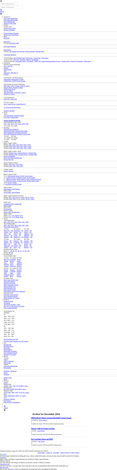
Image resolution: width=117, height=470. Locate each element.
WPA (17, 396)
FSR (16, 392)
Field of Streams (30, 51)
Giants (26, 244)
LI (20, 396)
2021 (19, 124)
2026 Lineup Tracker (10, 290)
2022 (16, 124)
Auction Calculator (9, 30)
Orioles (6, 232)
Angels (26, 230)
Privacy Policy (75, 452)
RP (12, 252)
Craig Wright (41, 431)
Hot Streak (7, 348)
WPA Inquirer (8, 209)
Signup (6, 35)
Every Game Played (9, 104)
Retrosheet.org (4, 467)
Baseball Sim (7, 344)
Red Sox (6, 235)
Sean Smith (41, 441)
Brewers (16, 241)
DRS (13, 392)
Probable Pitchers (19, 115)
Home (17, 215)
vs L (9, 215)
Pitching (11, 171)
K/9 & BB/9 (18, 389)
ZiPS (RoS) (7, 86)
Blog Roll (6, 38)
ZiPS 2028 (14, 99)
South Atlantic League (23, 179)
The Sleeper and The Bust (16, 51)
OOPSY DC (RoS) (9, 94)
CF (23, 251)
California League (10, 181)
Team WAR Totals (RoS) (11, 227)
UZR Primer (7, 392)
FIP (5, 389)
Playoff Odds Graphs (21, 131)
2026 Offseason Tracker (11, 296)
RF (26, 251)
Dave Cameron (43, 420)
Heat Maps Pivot (8, 346)
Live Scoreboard (8, 115)
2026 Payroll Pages (9, 283)
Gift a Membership (9, 22)
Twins (15, 235)
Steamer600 (7, 79)
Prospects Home (8, 301)
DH (28, 251)
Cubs (15, 244)
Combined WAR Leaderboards (13, 204)
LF (21, 251)
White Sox (17, 237)
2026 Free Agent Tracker (11, 294)
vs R (13, 215)
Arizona (9, 182)
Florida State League (33, 181)
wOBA (6, 386)
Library (6, 359)
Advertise (56, 452)
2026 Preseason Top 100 (11, 339)
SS (16, 251)
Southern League (21, 177)
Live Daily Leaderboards (11, 117)
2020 (23, 124)
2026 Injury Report (9, 281)
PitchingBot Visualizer (10, 351)
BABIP (12, 389)
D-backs (26, 241)
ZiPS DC (10, 66)
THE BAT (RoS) (9, 92)
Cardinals (16, 242)
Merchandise (7, 368)
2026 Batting (7, 189)
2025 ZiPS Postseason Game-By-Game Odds (17, 134)
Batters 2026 (7, 212)
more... (26, 386)
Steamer (6, 68)
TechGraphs (36, 58)
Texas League (31, 177)
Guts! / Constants (9, 361)
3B (18, 251)
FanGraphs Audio (20, 61)
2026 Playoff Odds (9, 131)
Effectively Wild (14, 43)
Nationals (6, 246)
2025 (5, 124)
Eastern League (11, 177)
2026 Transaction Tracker (11, 285)
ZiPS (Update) (15, 86)
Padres (26, 246)
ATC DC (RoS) (8, 91)
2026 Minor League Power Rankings (14, 291)
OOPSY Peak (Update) (19, 81)
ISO (14, 386)
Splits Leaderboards (9, 156)
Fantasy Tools (8, 377)
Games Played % (21, 104)
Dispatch (22, 59)
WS (14, 197)
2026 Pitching (16, 189)
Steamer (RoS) (8, 87)
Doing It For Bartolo (77, 61)
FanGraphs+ (45, 58)
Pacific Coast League (26, 176)
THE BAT (7, 73)
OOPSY (6, 74)
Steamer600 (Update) (17, 79)
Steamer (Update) (18, 87)
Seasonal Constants (9, 399)
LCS (18, 197)
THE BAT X (14, 73)
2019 (27, 124)
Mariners (26, 235)
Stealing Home (65, 61)
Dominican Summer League (13, 184)
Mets (5, 244)
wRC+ (11, 386)
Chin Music (30, 61)
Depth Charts (7, 69)
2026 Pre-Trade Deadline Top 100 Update (16, 341)
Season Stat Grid (8, 159)
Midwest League (11, 179)
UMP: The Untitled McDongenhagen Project (47, 61)
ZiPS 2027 (7, 99)
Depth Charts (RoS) (9, 89)
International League (14, 176)
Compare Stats (32, 153)
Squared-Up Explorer (10, 354)
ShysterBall (35, 59)
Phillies (6, 247)
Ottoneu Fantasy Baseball (11, 33)
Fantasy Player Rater (10, 28)
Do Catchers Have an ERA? (42, 439)
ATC (5, 71)
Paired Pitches (8, 349)
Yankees (6, 237)
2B (13, 251)
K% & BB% (20, 386)
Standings (6, 374)
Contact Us (49, 452)
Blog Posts (15, 35)
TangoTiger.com (4, 464)
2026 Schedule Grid (9, 286)
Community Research (10, 55)
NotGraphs (29, 58)
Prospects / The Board (10, 371)
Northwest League (35, 179)
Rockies (26, 247)
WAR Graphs (8, 205)
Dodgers (26, 242)
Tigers (15, 234)
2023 (12, 124)
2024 (8, 124)
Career (29, 145)
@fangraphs (41, 452)
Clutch (24, 396)
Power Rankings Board (10, 353)
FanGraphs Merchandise (11, 20)
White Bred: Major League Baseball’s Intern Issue (51, 418)
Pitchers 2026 (16, 212)
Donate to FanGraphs (10, 23)
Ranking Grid (13, 153)
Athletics (26, 234)
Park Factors (7, 363)
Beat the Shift (40, 51)
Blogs (5, 379)
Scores (5, 373)
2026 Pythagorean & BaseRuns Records (15, 132)
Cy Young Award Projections (12, 107)
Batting (6, 171)
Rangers (26, 237)
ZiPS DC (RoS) (25, 86)
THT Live (16, 59)
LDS (22, 197)
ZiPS (5, 66)
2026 (10, 145)
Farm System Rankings (10, 308)
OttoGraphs (87, 61)
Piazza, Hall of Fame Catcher (43, 428)
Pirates (16, 246)
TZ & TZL (22, 392)
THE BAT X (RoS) (20, 92)
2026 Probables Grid (10, 288)
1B (11, 251)
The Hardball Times (19, 58)
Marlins (6, 242)
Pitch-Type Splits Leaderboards (13, 158)
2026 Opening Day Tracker (12, 298)
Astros (26, 232)
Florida (15, 182)
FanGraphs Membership (11, 18)
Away (21, 215)
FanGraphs (7, 41)
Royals (16, 232)
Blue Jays (7, 230)
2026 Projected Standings (11, 129)
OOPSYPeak (7, 81)
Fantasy (28, 59)
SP (9, 252)
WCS (27, 197)
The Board (7, 303)
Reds (15, 247)
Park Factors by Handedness (12, 402)
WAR (5, 396)
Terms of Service (65, 452)
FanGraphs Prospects (10, 46)
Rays (5, 234)
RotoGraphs (7, 50)
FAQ (10, 35)
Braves (6, 241)
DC (12, 230)
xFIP (7, 389)
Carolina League (21, 181)
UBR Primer (11, 396)
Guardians (17, 230)
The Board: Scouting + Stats (12, 304)
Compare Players (22, 153)
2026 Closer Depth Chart (11, 280)
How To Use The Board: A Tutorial (14, 306)
